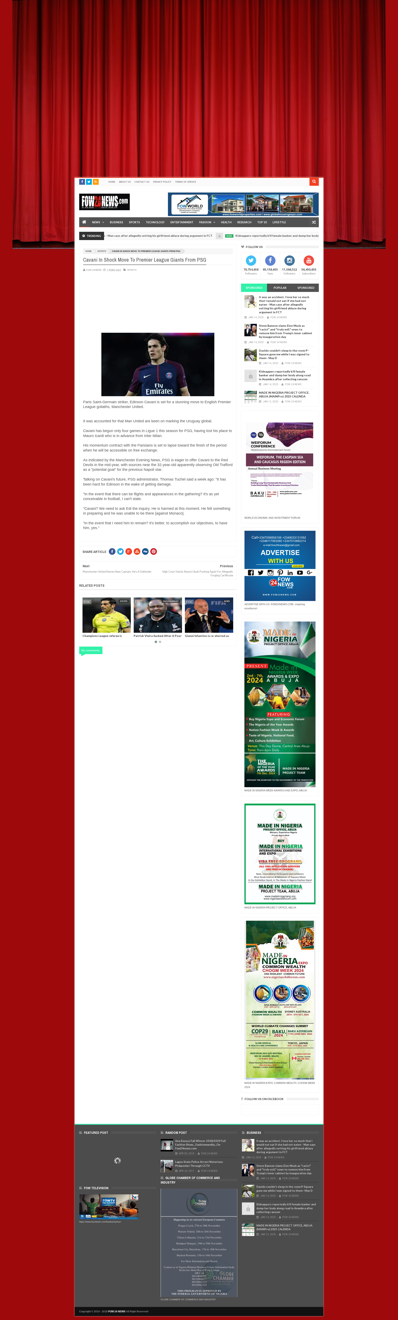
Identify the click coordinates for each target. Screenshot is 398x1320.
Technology (155, 222)
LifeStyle (279, 222)
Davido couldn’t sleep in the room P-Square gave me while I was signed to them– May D (284, 354)
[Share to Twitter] (91, 629)
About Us (125, 181)
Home (111, 181)
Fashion (205, 222)
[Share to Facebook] (86, 629)
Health (226, 222)
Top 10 (262, 222)
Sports (134, 222)
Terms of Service (185, 181)
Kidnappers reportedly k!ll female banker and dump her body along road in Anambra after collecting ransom (264, 235)
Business (116, 222)
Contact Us (142, 181)
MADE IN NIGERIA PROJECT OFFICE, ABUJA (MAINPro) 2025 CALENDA (284, 394)
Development (223, 601)
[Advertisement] (124, 29)
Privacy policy (162, 181)
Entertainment (181, 222)
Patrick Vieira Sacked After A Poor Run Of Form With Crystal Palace (106, 637)
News (96, 222)
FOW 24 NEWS (116, 1311)
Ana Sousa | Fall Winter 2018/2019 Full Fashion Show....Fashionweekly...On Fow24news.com (200, 1144)
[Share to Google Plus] (95, 629)
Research (244, 222)
